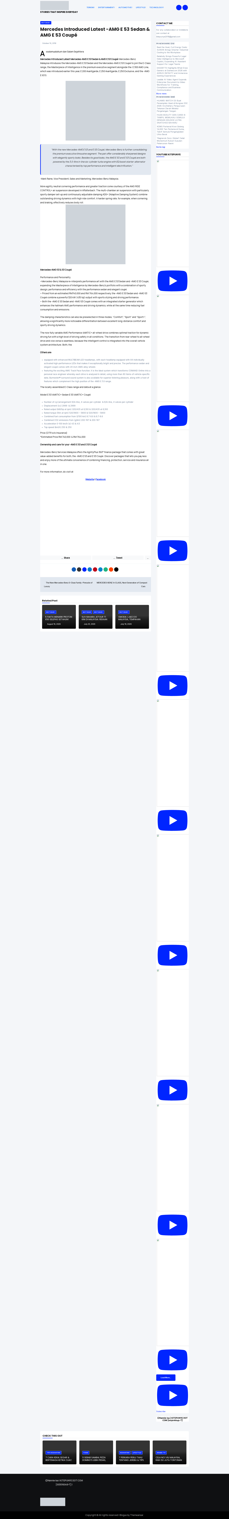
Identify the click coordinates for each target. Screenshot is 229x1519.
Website (89, 479)
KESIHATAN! (125, 1453)
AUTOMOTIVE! (125, 7)
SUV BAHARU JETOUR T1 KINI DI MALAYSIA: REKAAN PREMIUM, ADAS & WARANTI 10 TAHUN (94, 620)
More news (161, 93)
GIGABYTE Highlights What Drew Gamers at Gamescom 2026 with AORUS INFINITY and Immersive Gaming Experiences (172, 72)
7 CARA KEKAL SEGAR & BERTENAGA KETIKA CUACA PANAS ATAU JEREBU (59, 1460)
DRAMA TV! (161, 1453)
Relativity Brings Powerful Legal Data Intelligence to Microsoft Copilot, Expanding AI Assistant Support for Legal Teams (171, 60)
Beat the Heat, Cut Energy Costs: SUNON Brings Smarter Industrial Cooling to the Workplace (172, 50)
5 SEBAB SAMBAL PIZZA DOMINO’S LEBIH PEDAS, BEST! (94, 1460)
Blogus (123, 1515)
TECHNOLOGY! (156, 7)
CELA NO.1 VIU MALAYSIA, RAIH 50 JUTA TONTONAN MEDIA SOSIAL (169, 1460)
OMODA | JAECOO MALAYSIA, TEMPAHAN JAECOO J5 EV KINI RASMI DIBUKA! (131, 620)
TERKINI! (91, 7)
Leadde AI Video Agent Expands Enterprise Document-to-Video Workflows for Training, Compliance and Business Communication (172, 84)
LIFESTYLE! (141, 7)
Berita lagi (160, 147)
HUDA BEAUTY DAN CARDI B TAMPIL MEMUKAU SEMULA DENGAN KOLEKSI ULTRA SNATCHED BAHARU (171, 119)
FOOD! (85, 1453)
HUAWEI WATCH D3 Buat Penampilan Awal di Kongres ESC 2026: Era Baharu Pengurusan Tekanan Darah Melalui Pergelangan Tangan (172, 105)
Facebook (101, 479)
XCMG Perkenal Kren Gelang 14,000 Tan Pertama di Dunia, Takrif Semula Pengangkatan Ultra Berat (171, 130)
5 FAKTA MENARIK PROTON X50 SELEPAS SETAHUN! (58, 618)
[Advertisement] (96, 516)
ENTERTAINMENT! (106, 7)
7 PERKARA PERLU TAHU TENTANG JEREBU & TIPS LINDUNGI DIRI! (131, 1460)
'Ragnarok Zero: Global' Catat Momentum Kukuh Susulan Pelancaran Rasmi (171, 141)
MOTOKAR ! (45, 23)
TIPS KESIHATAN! (53, 1453)
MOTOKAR (87, 612)
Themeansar (136, 1515)
